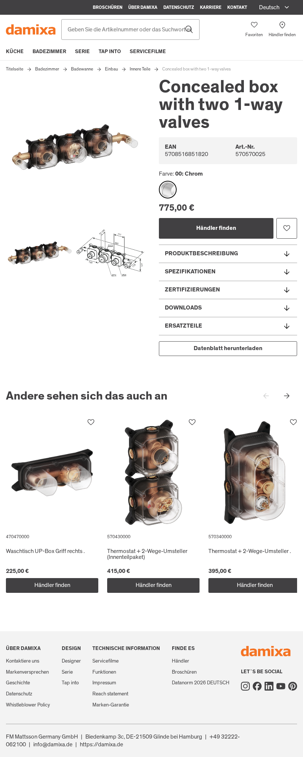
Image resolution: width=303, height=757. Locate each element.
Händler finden (216, 228)
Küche (15, 51)
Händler (180, 661)
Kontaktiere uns (22, 661)
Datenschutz (178, 7)
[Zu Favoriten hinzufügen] (286, 228)
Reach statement (110, 693)
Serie (82, 51)
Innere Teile (140, 69)
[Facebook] (257, 686)
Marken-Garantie (110, 705)
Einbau (111, 69)
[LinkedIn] (269, 686)
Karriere (210, 7)
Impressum (104, 682)
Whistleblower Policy (28, 705)
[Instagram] (245, 686)
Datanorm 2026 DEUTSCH (200, 682)
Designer (71, 661)
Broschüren (107, 7)
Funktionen (104, 672)
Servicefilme (148, 51)
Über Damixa (142, 7)
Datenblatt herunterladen (228, 348)
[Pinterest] (292, 686)
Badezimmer (49, 51)
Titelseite (14, 69)
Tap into (110, 51)
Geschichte (18, 682)
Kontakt (237, 7)
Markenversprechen (27, 672)
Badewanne (82, 69)
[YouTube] (280, 686)
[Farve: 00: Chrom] (168, 189)
